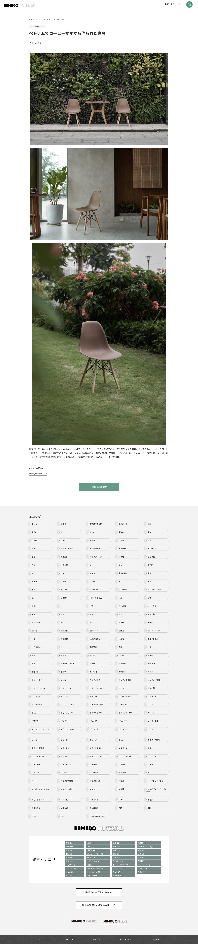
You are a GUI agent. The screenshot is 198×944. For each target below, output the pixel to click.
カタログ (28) (92, 875)
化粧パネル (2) (118, 861)
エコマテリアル (67, 939)
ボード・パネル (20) (120, 865)
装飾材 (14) (142, 843)
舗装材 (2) (69, 846)
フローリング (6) (144, 865)
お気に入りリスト (173, 4)
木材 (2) (69, 850)
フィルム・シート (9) (95, 868)
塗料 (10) (69, 861)
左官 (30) (69, 854)
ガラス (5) (141, 872)
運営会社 (156, 939)
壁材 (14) (141, 857)
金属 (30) (90, 843)
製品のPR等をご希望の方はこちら (99, 905)
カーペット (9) (71, 875)
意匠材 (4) (91, 850)
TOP (40, 939)
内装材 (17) (142, 861)
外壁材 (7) (91, 857)
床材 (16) (141, 850)
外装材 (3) (69, 857)
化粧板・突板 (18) (93, 861)
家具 (37, 26)
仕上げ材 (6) (70, 865)
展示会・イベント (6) (95, 854)
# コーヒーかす (35, 43)
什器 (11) (90, 865)
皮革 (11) (90, 846)
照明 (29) (116, 846)
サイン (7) (116, 872)
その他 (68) (117, 875)
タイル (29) (70, 872)
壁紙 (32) (116, 857)
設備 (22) (116, 843)
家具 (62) (141, 854)
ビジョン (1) (142, 868)
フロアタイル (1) (72, 868)
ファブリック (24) (119, 868)
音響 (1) (69, 843)
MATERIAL (96, 939)
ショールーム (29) (93, 872)
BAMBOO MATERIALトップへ (99, 892)
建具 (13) (116, 850)
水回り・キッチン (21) (146, 846)
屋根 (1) (116, 854)
